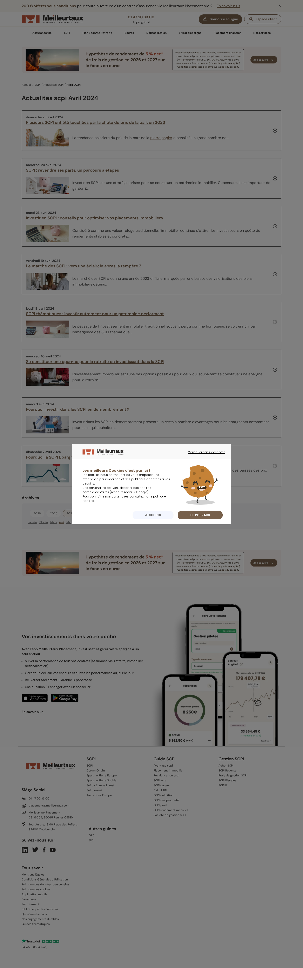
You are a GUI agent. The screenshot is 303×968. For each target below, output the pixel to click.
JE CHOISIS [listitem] (153, 515)
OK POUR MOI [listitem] (200, 515)
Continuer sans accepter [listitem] (204, 456)
